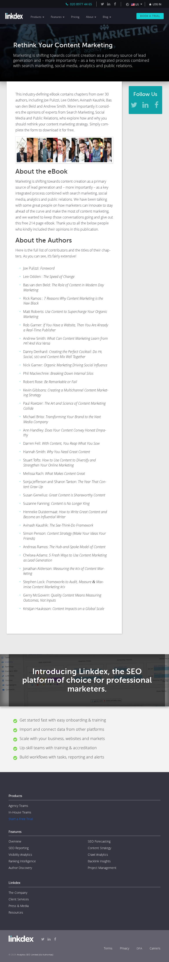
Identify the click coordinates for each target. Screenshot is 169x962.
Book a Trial (150, 16)
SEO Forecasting (99, 841)
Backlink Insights (99, 861)
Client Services (19, 899)
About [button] (90, 17)
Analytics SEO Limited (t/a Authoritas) (35, 954)
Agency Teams (18, 806)
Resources (16, 912)
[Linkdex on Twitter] (102, 4)
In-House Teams (20, 812)
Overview (15, 841)
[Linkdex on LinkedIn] (108, 4)
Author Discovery (20, 868)
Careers (155, 948)
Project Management (102, 868)
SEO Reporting (19, 848)
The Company (18, 892)
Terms (108, 948)
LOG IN (156, 4)
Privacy (124, 948)
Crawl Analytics (98, 854)
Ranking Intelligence (22, 861)
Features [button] (56, 17)
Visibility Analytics (20, 854)
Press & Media (19, 906)
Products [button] (36, 17)
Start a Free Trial (21, 819)
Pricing (75, 17)
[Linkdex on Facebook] (114, 4)
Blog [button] (106, 17)
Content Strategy (99, 848)
